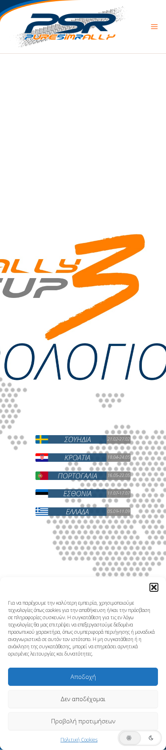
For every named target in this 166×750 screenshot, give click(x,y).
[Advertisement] (83, 141)
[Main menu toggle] (154, 26)
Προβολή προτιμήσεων (83, 721)
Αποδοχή (83, 676)
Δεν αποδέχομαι (83, 699)
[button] (154, 587)
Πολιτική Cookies (79, 739)
